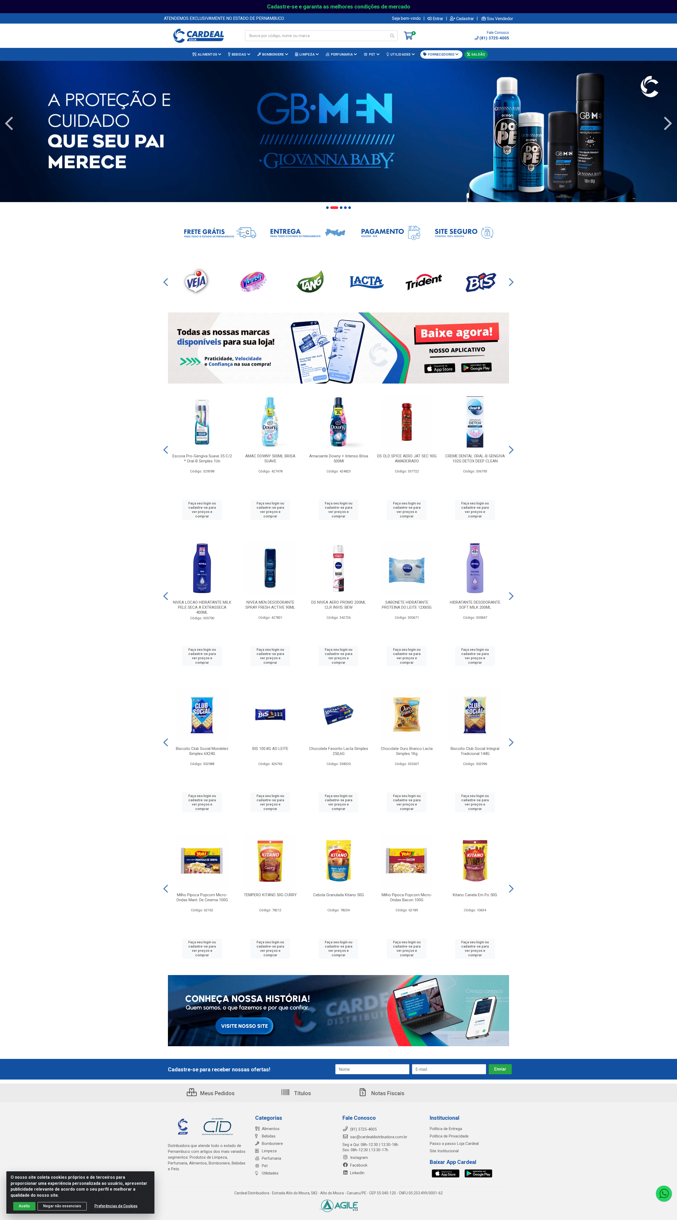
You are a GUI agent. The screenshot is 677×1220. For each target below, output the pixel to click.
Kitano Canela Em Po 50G (475, 895)
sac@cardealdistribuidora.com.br (378, 1137)
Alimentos (271, 1128)
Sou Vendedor (500, 18)
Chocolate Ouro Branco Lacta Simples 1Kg (407, 751)
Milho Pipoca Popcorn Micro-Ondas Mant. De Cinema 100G (202, 897)
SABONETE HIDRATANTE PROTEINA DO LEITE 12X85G (407, 605)
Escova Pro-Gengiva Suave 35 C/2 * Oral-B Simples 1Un (202, 458)
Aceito (24, 1206)
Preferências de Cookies (116, 1206)
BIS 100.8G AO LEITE (270, 748)
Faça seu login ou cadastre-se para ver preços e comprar (202, 509)
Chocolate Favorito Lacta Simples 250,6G (338, 751)
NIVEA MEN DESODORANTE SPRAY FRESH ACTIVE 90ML (270, 605)
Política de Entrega (446, 1128)
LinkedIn (356, 1173)
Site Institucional (444, 1151)
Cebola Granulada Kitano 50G (338, 895)
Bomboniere (272, 1143)
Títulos (302, 1093)
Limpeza (269, 1151)
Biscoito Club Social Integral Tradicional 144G (475, 751)
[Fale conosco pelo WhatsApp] (664, 1193)
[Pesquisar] (392, 35)
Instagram (358, 1157)
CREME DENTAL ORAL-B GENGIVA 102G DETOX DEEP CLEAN (475, 458)
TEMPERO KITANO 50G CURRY (270, 895)
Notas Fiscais (387, 1093)
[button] (327, 207)
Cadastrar (465, 18)
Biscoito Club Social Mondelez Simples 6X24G (202, 751)
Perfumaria (271, 1158)
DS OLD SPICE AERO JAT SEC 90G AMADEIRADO (407, 458)
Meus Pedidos (217, 1093)
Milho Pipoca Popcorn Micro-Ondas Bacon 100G (407, 897)
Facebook (358, 1165)
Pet (265, 1165)
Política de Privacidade (449, 1136)
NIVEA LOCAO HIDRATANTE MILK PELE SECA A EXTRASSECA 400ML (202, 607)
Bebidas (269, 1136)
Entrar (438, 18)
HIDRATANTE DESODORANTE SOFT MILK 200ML (475, 605)
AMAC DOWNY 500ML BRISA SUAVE (270, 458)
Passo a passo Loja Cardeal (454, 1143)
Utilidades (270, 1173)
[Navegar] (9, 123)
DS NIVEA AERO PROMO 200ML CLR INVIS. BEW (338, 605)
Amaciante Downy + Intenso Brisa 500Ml (338, 458)
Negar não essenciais (62, 1206)
